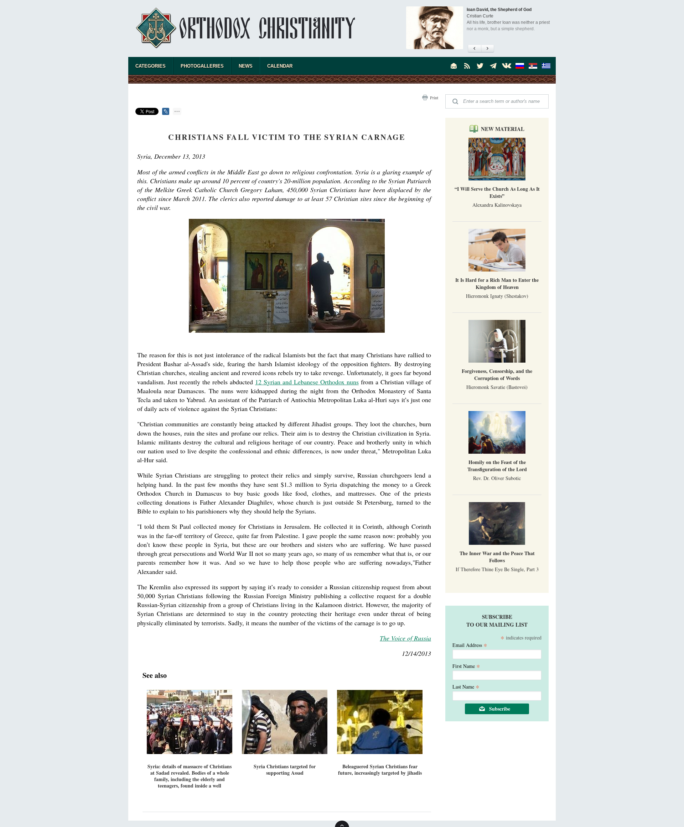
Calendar (279, 66)
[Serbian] (533, 65)
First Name (466, 665)
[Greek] (546, 65)
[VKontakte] (506, 65)
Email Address (469, 644)
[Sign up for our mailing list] (454, 65)
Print (434, 97)
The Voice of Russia (405, 638)
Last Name (466, 686)
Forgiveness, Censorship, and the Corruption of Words (497, 374)
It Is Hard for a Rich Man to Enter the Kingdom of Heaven (497, 283)
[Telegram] (493, 65)
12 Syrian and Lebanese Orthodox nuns (307, 382)
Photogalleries (202, 66)
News (246, 66)
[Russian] (519, 65)
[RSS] (467, 65)
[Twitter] (480, 65)
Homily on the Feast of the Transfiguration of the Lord (497, 465)
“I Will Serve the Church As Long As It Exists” (497, 192)
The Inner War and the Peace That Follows (497, 556)
